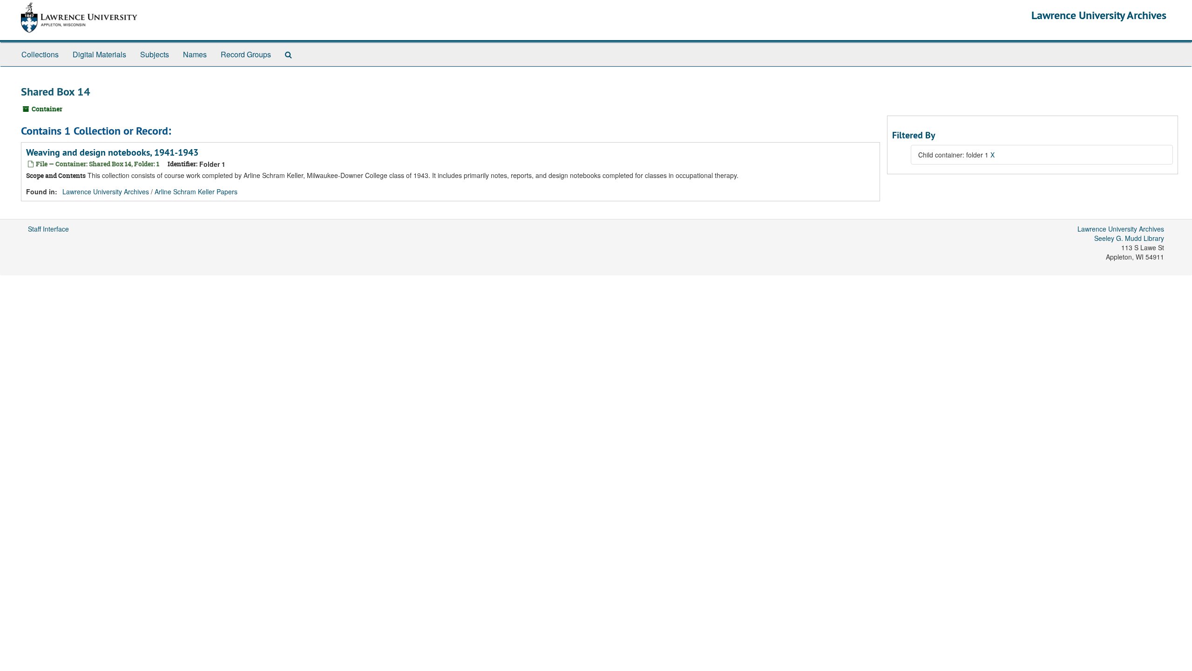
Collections (40, 54)
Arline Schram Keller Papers (196, 191)
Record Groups (246, 54)
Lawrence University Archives (1098, 15)
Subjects (154, 54)
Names (195, 54)
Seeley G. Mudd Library (1129, 238)
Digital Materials (99, 54)
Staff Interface (48, 228)
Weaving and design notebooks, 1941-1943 (112, 152)
